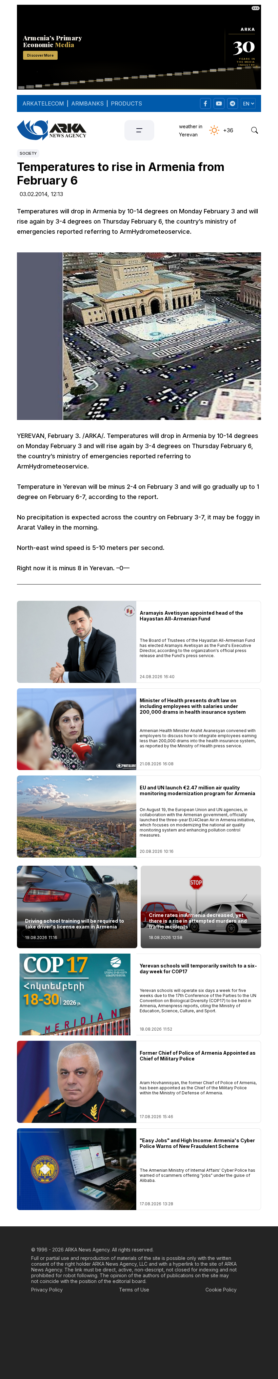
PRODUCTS (126, 103)
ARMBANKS (87, 103)
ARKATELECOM (43, 103)
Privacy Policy (47, 1289)
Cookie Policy (221, 1289)
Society (28, 153)
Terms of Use (134, 1289)
